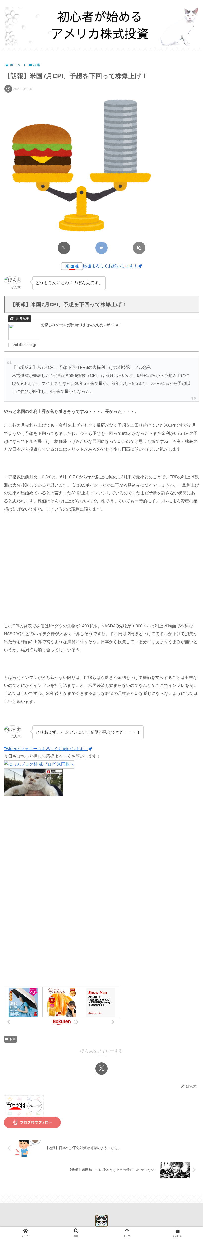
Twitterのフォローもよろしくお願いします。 (46, 749)
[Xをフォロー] (101, 1068)
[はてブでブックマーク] (101, 248)
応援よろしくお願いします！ (110, 266)
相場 (13, 1039)
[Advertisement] (101, 567)
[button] (139, 248)
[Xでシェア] (64, 248)
